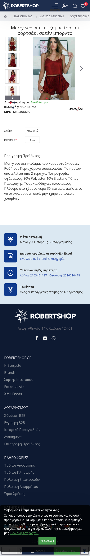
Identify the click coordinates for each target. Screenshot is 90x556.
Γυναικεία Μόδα (22, 16)
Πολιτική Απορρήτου (24, 533)
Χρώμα (8, 131)
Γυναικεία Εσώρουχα (51, 16)
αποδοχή (47, 541)
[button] (27, 68)
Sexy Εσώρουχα (79, 16)
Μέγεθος (9, 140)
